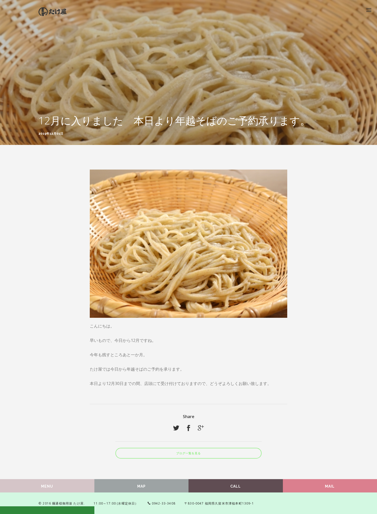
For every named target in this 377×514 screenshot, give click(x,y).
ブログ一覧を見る (188, 453)
